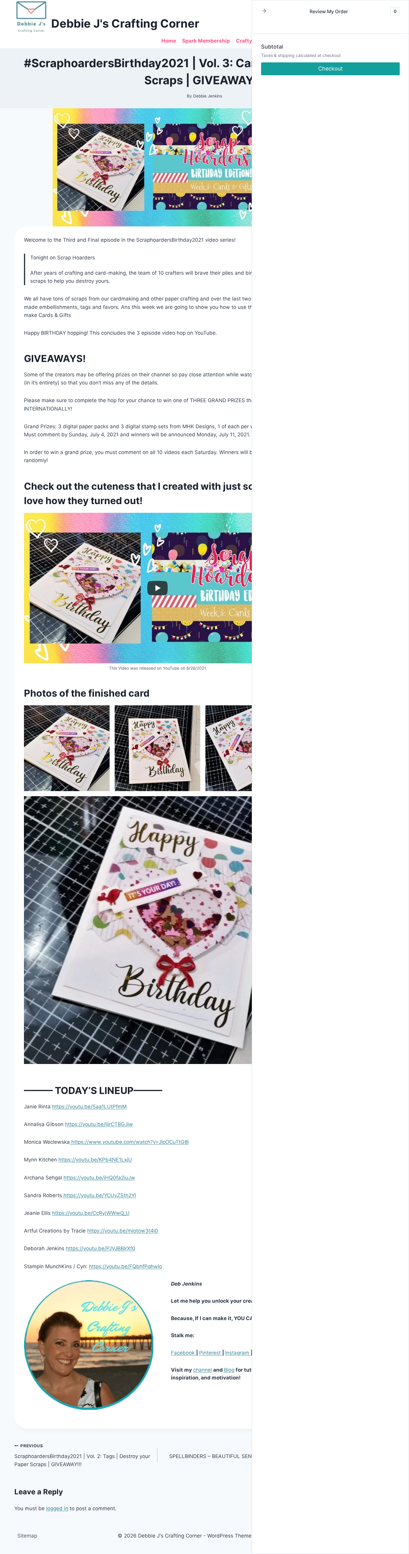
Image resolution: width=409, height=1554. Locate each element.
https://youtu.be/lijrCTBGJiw (99, 1124)
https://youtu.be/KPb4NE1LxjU (95, 1160)
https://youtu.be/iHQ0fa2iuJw (99, 1178)
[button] (264, 11)
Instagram (238, 1353)
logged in (57, 1508)
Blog (229, 1370)
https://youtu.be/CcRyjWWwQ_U (91, 1213)
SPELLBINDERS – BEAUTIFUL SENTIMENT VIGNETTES (235, 1451)
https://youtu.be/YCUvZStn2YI (99, 1195)
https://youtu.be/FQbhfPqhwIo (125, 1266)
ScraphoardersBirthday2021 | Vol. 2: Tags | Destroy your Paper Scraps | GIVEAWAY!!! (82, 1455)
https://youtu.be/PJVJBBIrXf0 (100, 1248)
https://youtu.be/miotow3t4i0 (122, 1231)
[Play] (157, 588)
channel (202, 1370)
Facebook (183, 1353)
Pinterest (210, 1353)
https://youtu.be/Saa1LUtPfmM (89, 1107)
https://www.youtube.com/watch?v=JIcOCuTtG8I (129, 1142)
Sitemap (27, 1536)
